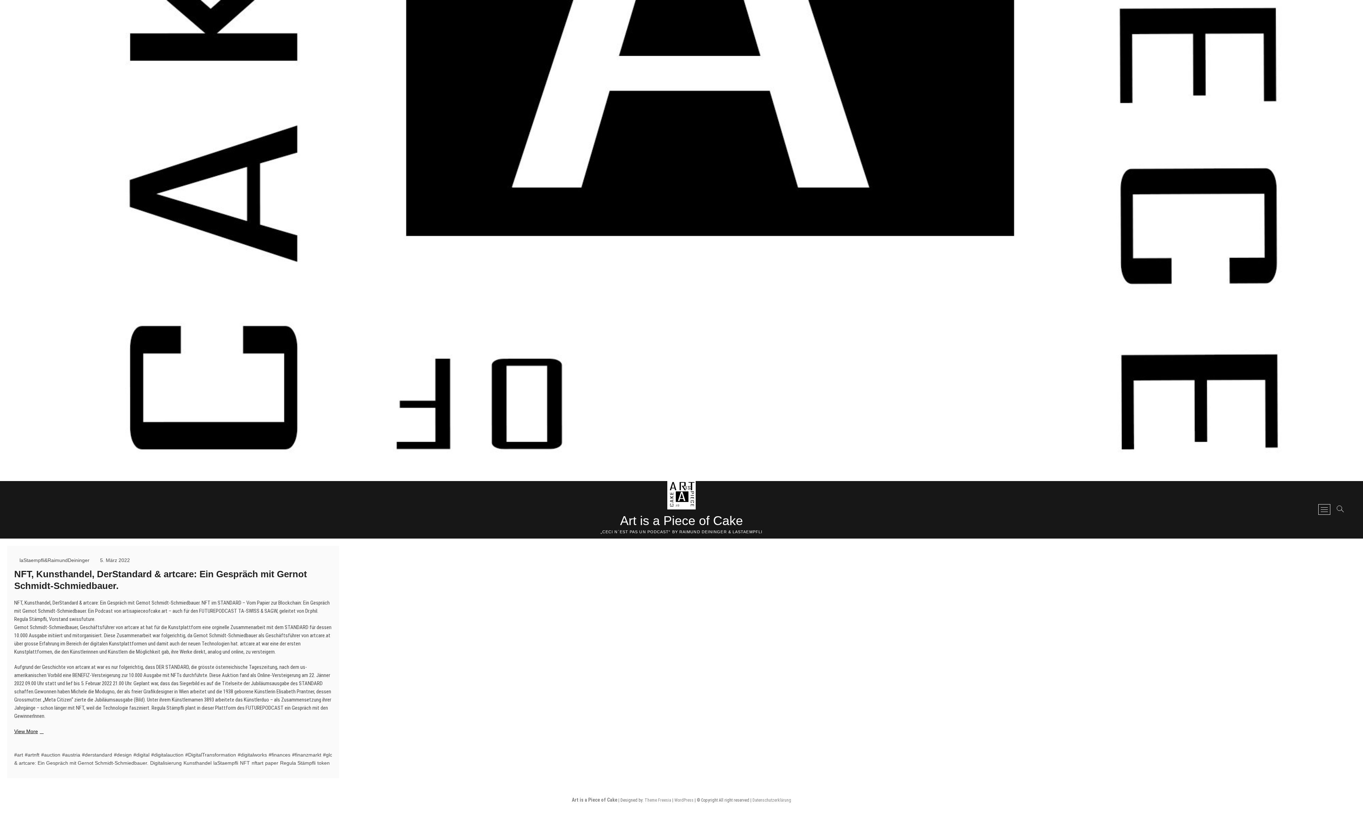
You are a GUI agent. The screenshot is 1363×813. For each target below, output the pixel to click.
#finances (279, 755)
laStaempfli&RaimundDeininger (53, 560)
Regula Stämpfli (298, 763)
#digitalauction (167, 755)
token (323, 763)
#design (123, 755)
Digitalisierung (166, 763)
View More (28, 731)
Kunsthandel (198, 763)
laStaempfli (225, 763)
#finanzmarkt (306, 755)
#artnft (32, 755)
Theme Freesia (658, 800)
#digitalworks (252, 755)
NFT (245, 763)
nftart (257, 763)
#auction (50, 755)
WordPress (684, 800)
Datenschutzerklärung (771, 800)
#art (18, 755)
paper (271, 763)
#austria (71, 755)
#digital (141, 755)
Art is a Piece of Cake (681, 520)
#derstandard (97, 755)
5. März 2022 (114, 560)
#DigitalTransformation (210, 755)
